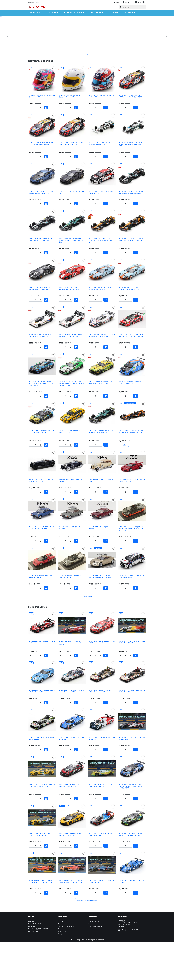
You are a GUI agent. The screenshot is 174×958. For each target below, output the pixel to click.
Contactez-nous (33, 2)
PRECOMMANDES (34, 924)
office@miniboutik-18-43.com (131, 930)
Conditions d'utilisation (66, 926)
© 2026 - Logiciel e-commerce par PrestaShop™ (87, 940)
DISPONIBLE (32, 921)
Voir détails (124, 445)
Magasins (61, 934)
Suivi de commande (95, 921)
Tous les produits (87, 597)
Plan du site (62, 931)
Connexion (91, 924)
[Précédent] (7, 36)
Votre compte (92, 916)
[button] (127, 2)
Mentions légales (64, 924)
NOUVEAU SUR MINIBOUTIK (38, 929)
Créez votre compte (95, 926)
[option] (87, 36)
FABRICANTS (32, 926)
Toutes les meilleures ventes (87, 900)
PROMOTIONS (33, 931)
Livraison (61, 921)
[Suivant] (167, 36)
